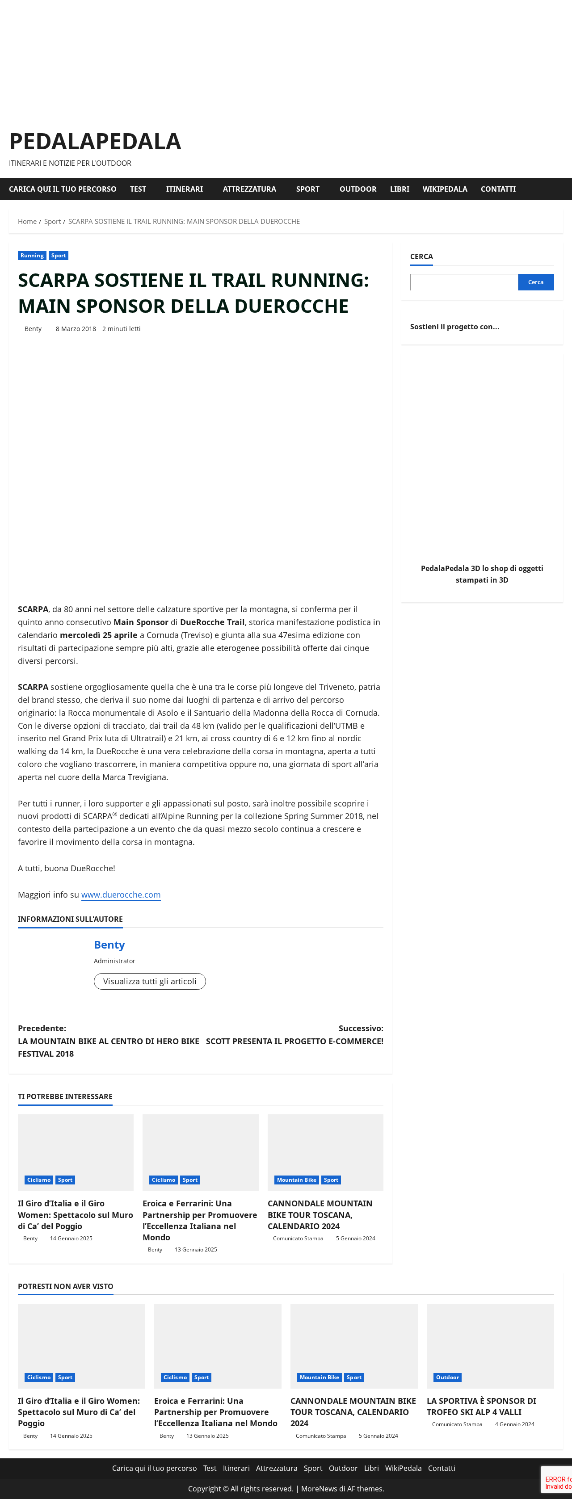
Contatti (498, 189)
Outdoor (358, 189)
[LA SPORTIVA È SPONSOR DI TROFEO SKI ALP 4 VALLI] (490, 1346)
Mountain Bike (296, 1180)
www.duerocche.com (121, 894)
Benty (33, 328)
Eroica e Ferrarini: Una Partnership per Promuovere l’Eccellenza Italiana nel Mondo (200, 1220)
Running (32, 255)
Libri (399, 189)
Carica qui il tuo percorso (63, 189)
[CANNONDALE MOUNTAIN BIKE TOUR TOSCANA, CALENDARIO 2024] (325, 1153)
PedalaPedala (95, 141)
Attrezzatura (249, 189)
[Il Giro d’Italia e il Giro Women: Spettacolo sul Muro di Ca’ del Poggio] (76, 1153)
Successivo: (294, 1034)
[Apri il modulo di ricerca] (560, 189)
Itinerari (184, 189)
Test (138, 189)
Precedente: (108, 1041)
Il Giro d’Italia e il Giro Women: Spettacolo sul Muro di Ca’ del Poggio (75, 1214)
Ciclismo (38, 1180)
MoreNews (319, 1489)
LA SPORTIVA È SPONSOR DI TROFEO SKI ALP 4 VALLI (481, 1406)
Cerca (421, 256)
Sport (308, 189)
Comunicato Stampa (298, 1238)
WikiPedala (445, 189)
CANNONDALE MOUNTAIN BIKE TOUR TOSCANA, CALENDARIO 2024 (320, 1214)
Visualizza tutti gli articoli (150, 981)
